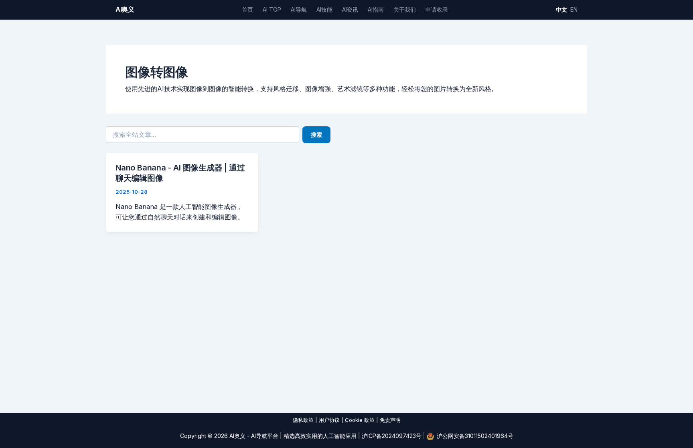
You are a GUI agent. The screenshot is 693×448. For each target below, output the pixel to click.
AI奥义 (125, 9)
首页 (247, 9)
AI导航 (299, 9)
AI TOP (272, 9)
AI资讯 (350, 9)
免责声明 (390, 420)
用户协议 (329, 420)
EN (574, 9)
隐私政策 (303, 420)
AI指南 (376, 9)
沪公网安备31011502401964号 (475, 435)
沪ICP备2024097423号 (391, 435)
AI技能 (324, 9)
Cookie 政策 (360, 420)
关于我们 (404, 9)
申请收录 (437, 9)
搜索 (316, 134)
